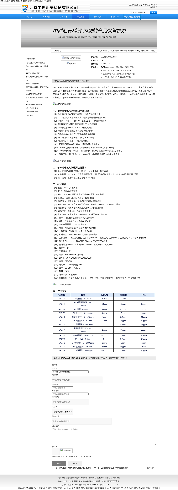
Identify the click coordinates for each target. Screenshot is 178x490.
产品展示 (81, 16)
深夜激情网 (43, 488)
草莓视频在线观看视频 (94, 488)
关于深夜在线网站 (73, 478)
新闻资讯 (63, 16)
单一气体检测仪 (32, 108)
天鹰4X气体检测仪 (33, 84)
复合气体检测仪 (32, 112)
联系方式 (108, 478)
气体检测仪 (31, 59)
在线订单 (115, 16)
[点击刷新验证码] (66, 451)
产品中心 (105, 51)
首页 (99, 51)
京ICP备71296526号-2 (110, 481)
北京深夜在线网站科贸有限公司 (55, 8)
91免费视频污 (154, 488)
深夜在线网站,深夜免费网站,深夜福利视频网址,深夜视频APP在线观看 (25, 1)
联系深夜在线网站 (132, 17)
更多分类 (30, 116)
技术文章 (98, 16)
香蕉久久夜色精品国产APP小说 (114, 488)
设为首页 (134, 5)
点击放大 (72, 64)
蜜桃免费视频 (81, 488)
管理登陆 (116, 478)
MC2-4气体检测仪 (33, 73)
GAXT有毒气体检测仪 (34, 94)
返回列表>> (151, 468)
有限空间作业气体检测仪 (35, 63)
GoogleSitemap (89, 481)
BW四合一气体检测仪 (34, 105)
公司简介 (46, 16)
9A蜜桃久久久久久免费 (66, 488)
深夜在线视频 (53, 488)
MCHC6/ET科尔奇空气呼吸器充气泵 (114, 468)
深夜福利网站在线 (31, 488)
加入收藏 (144, 5)
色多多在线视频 (133, 488)
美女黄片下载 (144, 488)
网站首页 (29, 16)
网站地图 (21, 488)
